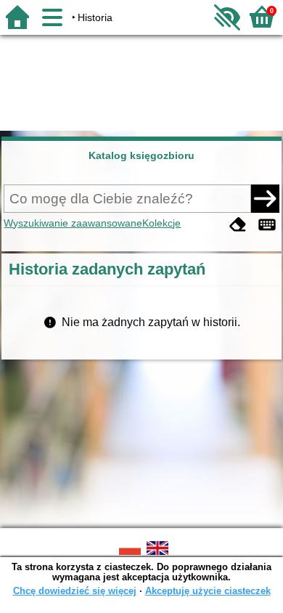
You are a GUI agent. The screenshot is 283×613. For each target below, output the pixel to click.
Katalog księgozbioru (141, 155)
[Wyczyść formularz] (238, 225)
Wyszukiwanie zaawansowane (73, 223)
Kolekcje (161, 223)
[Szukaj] (265, 198)
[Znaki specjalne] (267, 225)
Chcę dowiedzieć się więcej (74, 590)
